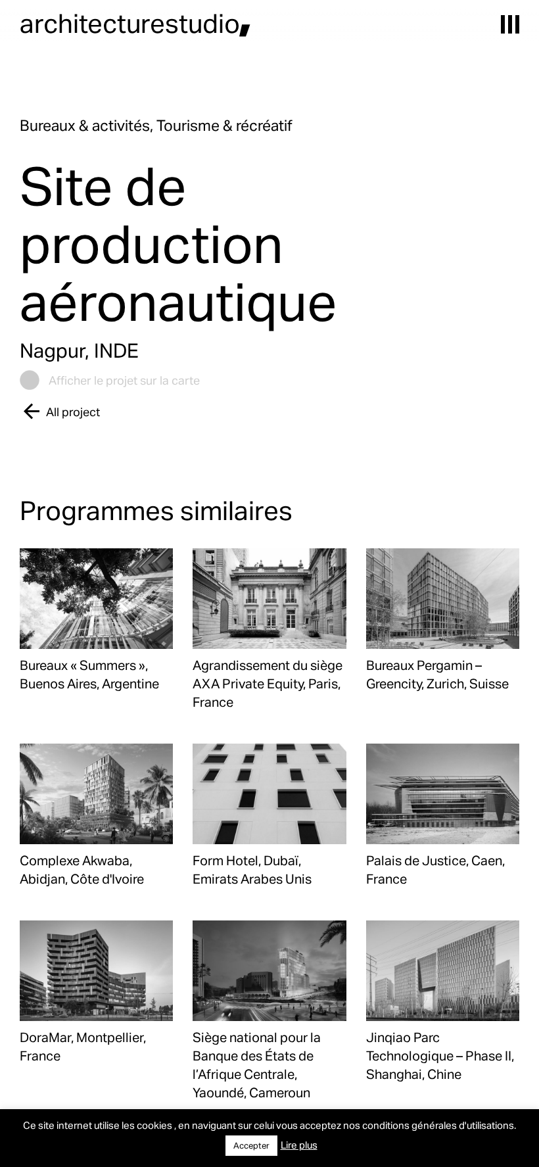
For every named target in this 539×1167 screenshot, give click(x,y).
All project (73, 411)
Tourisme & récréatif (224, 125)
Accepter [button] (251, 1145)
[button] (510, 24)
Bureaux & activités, (88, 125)
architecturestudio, (135, 22)
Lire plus (299, 1144)
